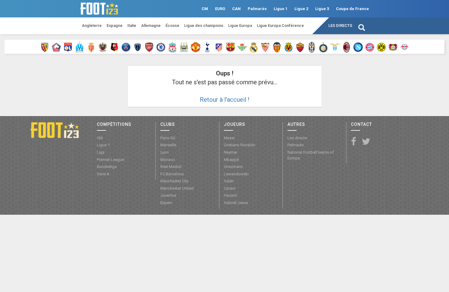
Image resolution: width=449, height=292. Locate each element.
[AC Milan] (346, 46)
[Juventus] (311, 46)
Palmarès (257, 8)
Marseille (168, 145)
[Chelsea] (160, 46)
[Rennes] (114, 46)
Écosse (172, 25)
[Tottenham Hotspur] (207, 46)
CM (205, 8)
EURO (220, 8)
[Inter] (323, 46)
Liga (100, 152)
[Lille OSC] (56, 46)
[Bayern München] (369, 46)
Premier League (110, 159)
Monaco (167, 159)
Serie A (103, 174)
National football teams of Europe (310, 155)
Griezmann (233, 166)
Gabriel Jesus (236, 202)
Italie (131, 25)
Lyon (164, 152)
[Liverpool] (172, 46)
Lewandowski (236, 174)
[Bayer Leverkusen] (393, 46)
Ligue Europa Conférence (280, 25)
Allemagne (151, 25)
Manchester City (174, 181)
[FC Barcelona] (230, 46)
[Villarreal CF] (288, 46)
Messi (229, 138)
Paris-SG (167, 138)
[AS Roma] (300, 46)
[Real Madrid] (253, 46)
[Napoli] (358, 46)
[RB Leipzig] (404, 46)
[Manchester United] (195, 46)
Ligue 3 (322, 8)
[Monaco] (91, 46)
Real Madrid (170, 166)
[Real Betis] (242, 46)
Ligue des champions (203, 25)
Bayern (166, 202)
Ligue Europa (240, 25)
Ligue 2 (301, 8)
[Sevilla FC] (265, 46)
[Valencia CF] (277, 46)
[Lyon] (68, 46)
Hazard (230, 195)
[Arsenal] (149, 46)
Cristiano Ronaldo (239, 145)
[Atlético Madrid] (219, 46)
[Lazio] (335, 46)
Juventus (168, 195)
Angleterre (92, 25)
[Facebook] (353, 141)
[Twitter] (366, 141)
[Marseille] (79, 46)
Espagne (114, 25)
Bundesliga (107, 166)
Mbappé (231, 159)
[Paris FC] (137, 46)
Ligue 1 (280, 8)
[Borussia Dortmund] (381, 46)
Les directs (340, 25)
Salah (229, 181)
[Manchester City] (184, 46)
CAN (236, 8)
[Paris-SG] (126, 46)
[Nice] (102, 46)
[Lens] (44, 46)
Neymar (230, 152)
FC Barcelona (172, 174)
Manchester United (177, 188)
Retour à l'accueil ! (224, 99)
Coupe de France (352, 8)
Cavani (229, 188)
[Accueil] (55, 129)
